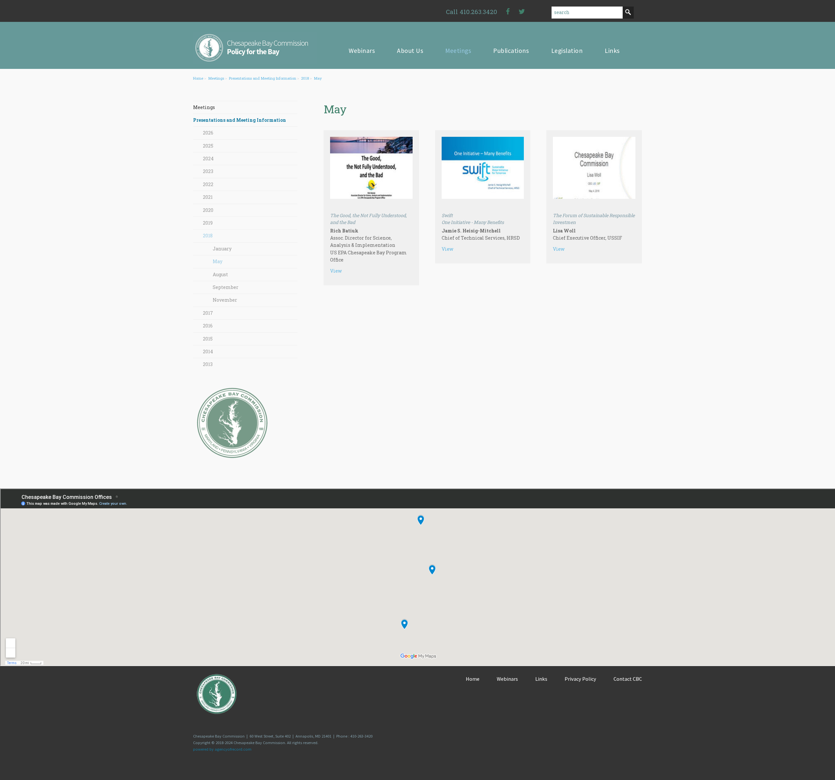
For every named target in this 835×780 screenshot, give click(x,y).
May (318, 78)
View (336, 271)
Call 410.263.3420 (471, 12)
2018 (305, 78)
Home (198, 78)
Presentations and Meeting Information (262, 78)
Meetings (216, 78)
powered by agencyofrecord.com (222, 749)
